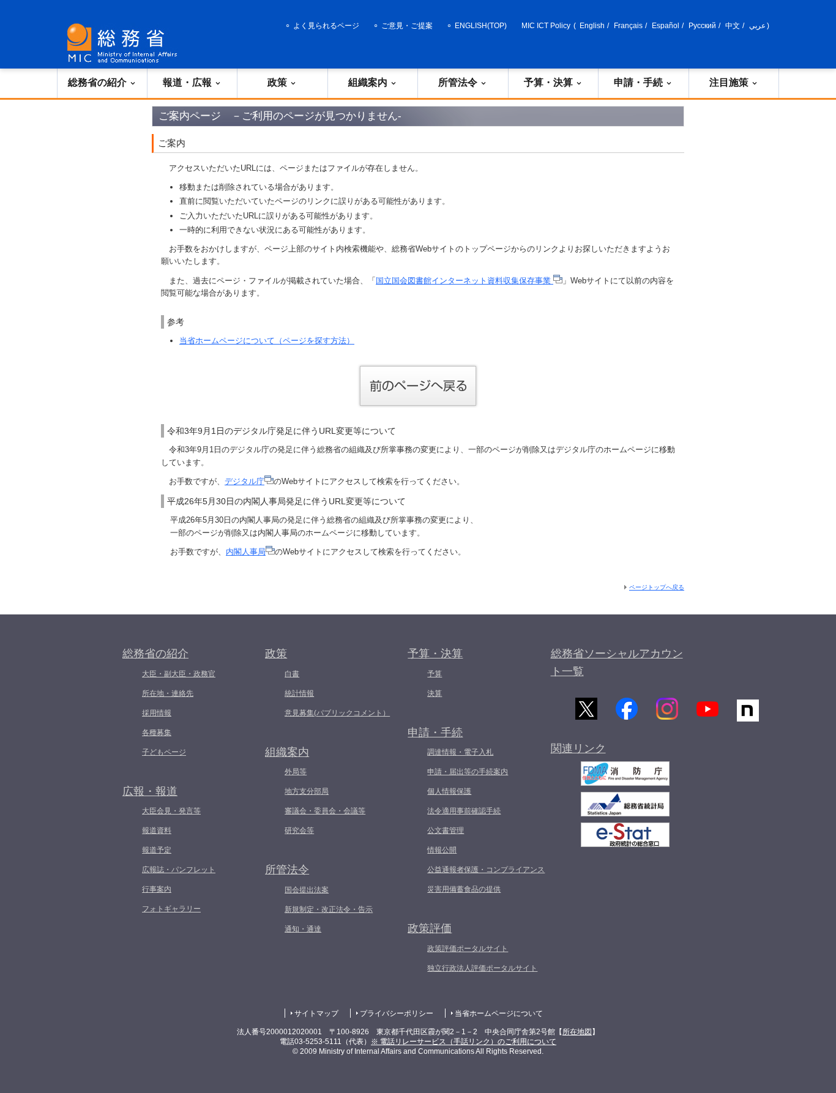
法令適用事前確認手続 (464, 811)
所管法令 (457, 82)
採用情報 (156, 713)
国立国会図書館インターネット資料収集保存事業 (464, 280)
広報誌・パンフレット (178, 869)
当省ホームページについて (499, 1013)
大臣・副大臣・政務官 (178, 674)
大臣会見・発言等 (171, 811)
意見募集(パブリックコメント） (337, 713)
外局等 (296, 771)
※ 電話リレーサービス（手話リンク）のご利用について (463, 1041)
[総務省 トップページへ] (125, 43)
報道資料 (156, 830)
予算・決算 (548, 82)
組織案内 (367, 82)
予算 (434, 674)
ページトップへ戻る (656, 587)
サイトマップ (316, 1013)
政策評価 (430, 928)
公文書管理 (445, 830)
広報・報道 (149, 791)
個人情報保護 (449, 791)
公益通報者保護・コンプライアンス (486, 869)
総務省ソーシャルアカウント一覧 (617, 662)
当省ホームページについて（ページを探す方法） (266, 340)
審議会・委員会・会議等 (325, 811)
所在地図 (577, 1031)
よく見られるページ (326, 25)
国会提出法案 (307, 890)
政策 (277, 82)
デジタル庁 (244, 481)
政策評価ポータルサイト (467, 948)
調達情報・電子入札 (460, 752)
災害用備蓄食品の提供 (464, 889)
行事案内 (156, 889)
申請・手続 (638, 82)
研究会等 (299, 830)
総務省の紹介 (97, 82)
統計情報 (299, 693)
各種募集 (156, 732)
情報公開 (442, 850)
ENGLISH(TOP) (481, 25)
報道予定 (156, 850)
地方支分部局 (307, 791)
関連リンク (578, 748)
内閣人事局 (246, 551)
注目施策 (728, 82)
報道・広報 (187, 82)
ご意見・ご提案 (407, 25)
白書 (292, 674)
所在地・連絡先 (167, 693)
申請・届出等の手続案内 (467, 771)
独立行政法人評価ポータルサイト (482, 968)
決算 (434, 693)
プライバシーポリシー (396, 1013)
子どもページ (164, 752)
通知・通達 (303, 929)
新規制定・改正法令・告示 (329, 909)
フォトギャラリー (171, 909)
